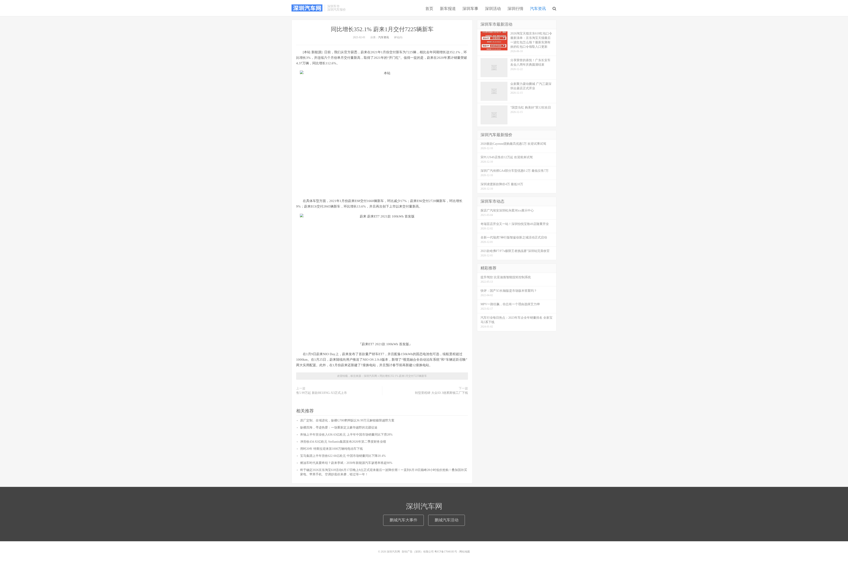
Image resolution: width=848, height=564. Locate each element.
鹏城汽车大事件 (403, 520)
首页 (429, 8)
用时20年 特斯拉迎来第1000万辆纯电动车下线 (331, 448)
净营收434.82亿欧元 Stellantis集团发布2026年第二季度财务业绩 (343, 441)
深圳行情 (515, 8)
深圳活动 (493, 8)
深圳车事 (470, 8)
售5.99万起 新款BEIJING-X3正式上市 (321, 392)
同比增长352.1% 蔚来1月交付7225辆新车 (382, 29)
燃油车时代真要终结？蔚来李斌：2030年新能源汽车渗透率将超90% (346, 463)
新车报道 (448, 8)
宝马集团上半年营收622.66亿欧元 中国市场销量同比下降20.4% (343, 455)
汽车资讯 (538, 8)
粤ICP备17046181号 (445, 551)
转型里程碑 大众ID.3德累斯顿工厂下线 (441, 392)
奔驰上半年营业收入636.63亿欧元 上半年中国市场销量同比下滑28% (346, 434)
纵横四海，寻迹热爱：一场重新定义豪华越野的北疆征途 (338, 427)
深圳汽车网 (307, 7)
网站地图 (464, 551)
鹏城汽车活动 (446, 520)
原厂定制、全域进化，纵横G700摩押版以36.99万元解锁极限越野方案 (347, 420)
